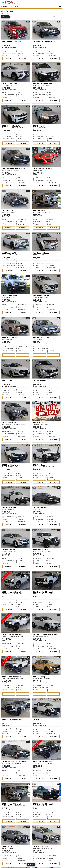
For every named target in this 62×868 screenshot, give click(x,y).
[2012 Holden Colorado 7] (46, 241)
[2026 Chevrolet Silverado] (15, 623)
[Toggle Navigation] (60, 6)
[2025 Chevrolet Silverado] (15, 580)
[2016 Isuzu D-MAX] (15, 496)
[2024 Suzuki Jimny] (15, 284)
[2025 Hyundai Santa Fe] (15, 114)
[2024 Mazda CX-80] (15, 326)
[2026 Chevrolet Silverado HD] (46, 580)
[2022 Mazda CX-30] (15, 199)
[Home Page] (8, 2)
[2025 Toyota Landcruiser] (46, 72)
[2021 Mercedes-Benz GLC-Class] (15, 750)
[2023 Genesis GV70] (15, 72)
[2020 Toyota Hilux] (46, 114)
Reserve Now (22, 58)
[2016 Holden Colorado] (46, 284)
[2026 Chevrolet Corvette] (46, 157)
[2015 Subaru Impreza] (46, 326)
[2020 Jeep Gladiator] (46, 538)
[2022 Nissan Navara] (15, 411)
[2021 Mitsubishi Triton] (15, 453)
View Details (8, 58)
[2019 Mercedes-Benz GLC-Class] (46, 623)
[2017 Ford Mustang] (46, 496)
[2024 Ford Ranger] (46, 665)
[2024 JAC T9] (46, 708)
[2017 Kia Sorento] (15, 538)
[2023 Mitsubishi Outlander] (15, 30)
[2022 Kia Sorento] (46, 369)
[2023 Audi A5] (15, 369)
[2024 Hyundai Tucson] (46, 835)
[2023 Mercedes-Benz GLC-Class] (46, 30)
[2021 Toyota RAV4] (15, 241)
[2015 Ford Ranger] (46, 411)
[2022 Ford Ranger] (46, 453)
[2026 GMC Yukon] (46, 199)
